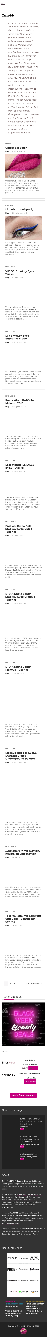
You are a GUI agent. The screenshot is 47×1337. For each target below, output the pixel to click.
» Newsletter (32, 1306)
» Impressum (32, 1313)
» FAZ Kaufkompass (35, 1302)
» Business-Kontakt (35, 1304)
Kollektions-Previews (10, 1200)
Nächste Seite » (34, 984)
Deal (22, 1129)
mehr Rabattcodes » (23, 1095)
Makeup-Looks (23, 1194)
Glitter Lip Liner (16, 148)
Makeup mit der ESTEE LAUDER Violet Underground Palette (21, 756)
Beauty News (29, 1200)
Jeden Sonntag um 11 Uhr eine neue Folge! (20, 1234)
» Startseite (10, 1302)
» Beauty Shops (12, 1316)
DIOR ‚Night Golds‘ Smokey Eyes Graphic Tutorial (20, 597)
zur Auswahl (30, 1081)
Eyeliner (9, 205)
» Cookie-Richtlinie (34, 1311)
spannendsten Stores (34, 1218)
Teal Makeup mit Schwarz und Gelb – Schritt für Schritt (23, 919)
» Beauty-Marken (13, 1313)
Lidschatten (10, 522)
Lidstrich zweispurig (19, 209)
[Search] (43, 3)
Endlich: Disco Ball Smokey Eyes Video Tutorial (18, 529)
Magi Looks (10, 267)
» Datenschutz (33, 1309)
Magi (7, 151)
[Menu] (3, 3)
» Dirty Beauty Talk (14, 1304)
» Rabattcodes (11, 1306)
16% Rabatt (30, 1060)
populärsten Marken (10, 1221)
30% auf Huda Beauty (29, 1073)
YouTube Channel (36, 1184)
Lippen (8, 143)
